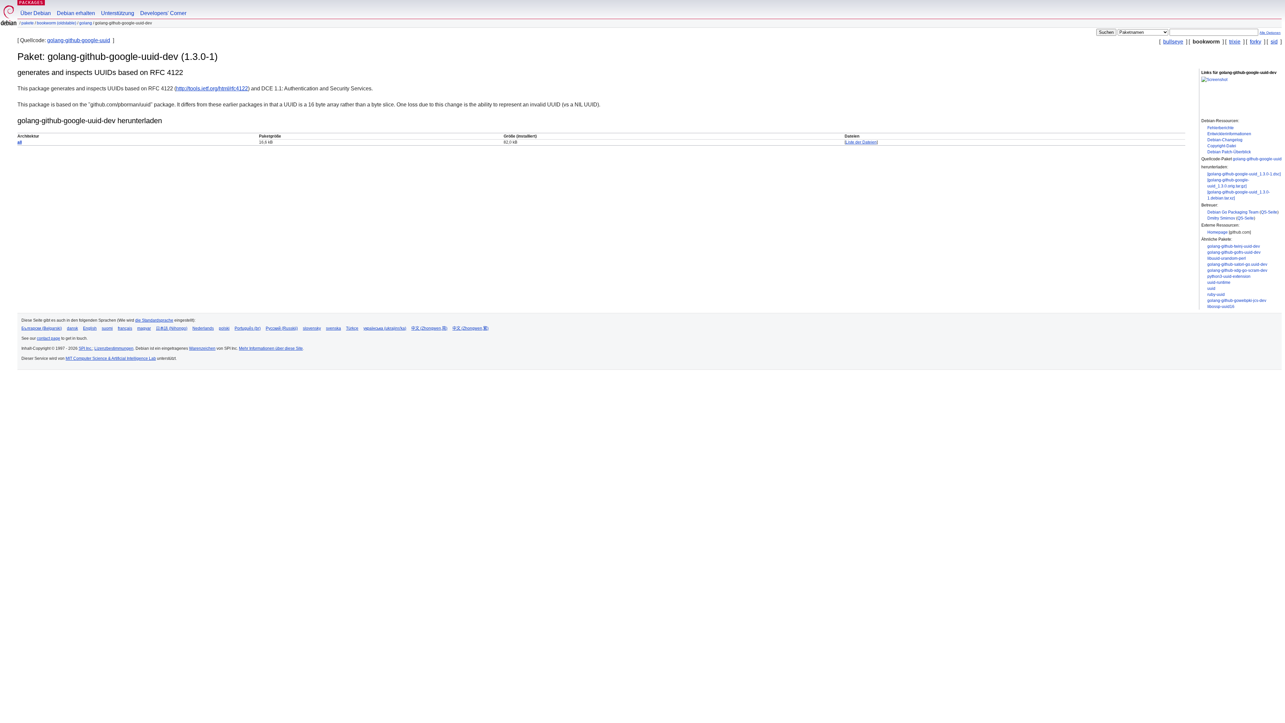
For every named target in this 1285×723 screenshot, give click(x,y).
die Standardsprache (154, 320)
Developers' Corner (163, 13)
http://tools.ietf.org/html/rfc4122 (212, 88)
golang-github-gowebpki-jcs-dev (1236, 300)
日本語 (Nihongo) (171, 328)
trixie (1234, 42)
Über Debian (35, 13)
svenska (333, 328)
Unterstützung (117, 13)
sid (1274, 42)
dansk (72, 328)
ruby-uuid (1216, 294)
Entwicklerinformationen (1229, 134)
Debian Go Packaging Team (1233, 212)
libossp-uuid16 (1220, 306)
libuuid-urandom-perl (1226, 258)
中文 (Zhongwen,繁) (470, 328)
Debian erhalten (76, 13)
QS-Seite (1269, 212)
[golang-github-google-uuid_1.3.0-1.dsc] (1244, 174)
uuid (1211, 288)
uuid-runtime (1218, 282)
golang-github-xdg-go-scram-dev (1237, 270)
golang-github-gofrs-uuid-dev (1234, 252)
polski (224, 328)
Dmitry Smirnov (1221, 218)
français (125, 328)
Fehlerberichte (1220, 128)
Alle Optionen (1270, 32)
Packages (31, 2)
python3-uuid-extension (1229, 276)
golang (85, 23)
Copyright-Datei (1221, 146)
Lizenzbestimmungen (114, 348)
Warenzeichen (202, 348)
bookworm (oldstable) (56, 23)
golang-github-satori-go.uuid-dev (1237, 264)
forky (1255, 42)
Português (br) (248, 328)
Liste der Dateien (861, 142)
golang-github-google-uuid (78, 40)
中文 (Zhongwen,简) (429, 328)
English (90, 328)
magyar (144, 328)
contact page (48, 338)
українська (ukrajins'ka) (384, 328)
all (19, 142)
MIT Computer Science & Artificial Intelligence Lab (111, 358)
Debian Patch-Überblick (1229, 152)
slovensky (312, 328)
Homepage (1217, 232)
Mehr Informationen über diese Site (271, 348)
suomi (107, 328)
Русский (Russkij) (282, 328)
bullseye (1173, 42)
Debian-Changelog (1225, 140)
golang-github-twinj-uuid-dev (1233, 246)
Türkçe (352, 328)
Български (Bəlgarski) (41, 328)
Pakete (27, 23)
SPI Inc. (85, 348)
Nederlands (203, 328)
